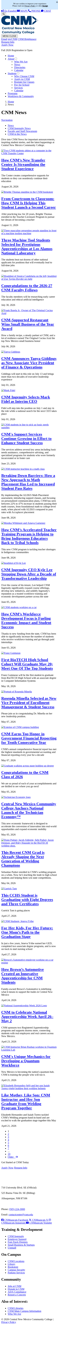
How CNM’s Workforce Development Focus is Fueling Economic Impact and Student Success (26, 620)
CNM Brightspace (27, 39)
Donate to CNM (16, 1289)
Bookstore (13, 1267)
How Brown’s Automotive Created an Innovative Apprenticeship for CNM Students (22, 975)
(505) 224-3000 (17, 1209)
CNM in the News (17, 134)
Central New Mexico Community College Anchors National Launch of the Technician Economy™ (28, 810)
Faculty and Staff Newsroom (22, 131)
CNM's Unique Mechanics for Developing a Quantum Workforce (26, 1060)
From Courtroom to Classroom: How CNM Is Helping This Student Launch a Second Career (28, 203)
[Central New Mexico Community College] (19, 33)
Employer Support (17, 1239)
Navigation (7, 120)
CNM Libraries (15, 1308)
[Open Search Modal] (3, 14)
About (11, 58)
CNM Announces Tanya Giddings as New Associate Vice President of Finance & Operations (28, 362)
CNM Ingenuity (16, 1236)
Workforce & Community (21, 96)
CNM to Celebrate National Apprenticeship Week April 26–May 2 (27, 1016)
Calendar (18, 70)
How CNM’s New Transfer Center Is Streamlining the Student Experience (23, 164)
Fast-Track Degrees (18, 1242)
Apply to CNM (22, 79)
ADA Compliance (17, 1291)
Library (11, 1264)
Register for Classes (24, 82)
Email (4, 39)
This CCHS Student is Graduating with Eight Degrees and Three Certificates (27, 899)
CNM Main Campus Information (24, 1311)
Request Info (7, 42)
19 (9, 1154)
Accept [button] (45, 6)
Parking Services (16, 1272)
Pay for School (21, 84)
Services (18, 87)
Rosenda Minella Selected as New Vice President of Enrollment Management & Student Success (28, 702)
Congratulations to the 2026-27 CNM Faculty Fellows (26, 288)
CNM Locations (16, 1261)
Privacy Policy (8, 1322)
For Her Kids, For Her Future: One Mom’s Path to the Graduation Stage (27, 932)
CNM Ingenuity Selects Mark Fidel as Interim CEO (25, 399)
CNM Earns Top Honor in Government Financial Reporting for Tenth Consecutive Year (29, 738)
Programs (12, 93)
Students (12, 73)
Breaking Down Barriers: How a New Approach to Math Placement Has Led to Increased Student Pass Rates (28, 481)
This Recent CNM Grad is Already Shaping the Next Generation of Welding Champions (22, 858)
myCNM (12, 39)
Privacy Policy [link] (30, 6)
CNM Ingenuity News (19, 128)
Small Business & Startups (21, 1245)
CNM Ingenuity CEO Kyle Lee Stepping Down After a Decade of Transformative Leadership (28, 574)
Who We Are (21, 61)
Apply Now (7, 44)
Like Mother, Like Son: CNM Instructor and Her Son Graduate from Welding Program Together (25, 1101)
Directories (19, 67)
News (17, 64)
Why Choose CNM (24, 76)
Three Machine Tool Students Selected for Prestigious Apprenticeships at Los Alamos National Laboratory (26, 246)
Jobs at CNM (14, 1286)
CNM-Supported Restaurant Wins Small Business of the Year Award (27, 324)
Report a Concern (17, 1294)
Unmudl (12, 1247)
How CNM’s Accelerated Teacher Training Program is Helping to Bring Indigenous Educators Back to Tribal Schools (29, 536)
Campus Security (16, 1269)
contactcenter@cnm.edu (21, 1214)
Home (11, 55)
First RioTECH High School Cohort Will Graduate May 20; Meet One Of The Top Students (27, 664)
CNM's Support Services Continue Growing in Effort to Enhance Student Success (26, 438)
